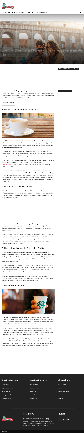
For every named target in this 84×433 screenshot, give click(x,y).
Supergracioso (34, 384)
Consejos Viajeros (18, 12)
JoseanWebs (61, 395)
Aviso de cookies (62, 384)
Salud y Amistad (6, 395)
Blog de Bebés (33, 398)
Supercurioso (5, 384)
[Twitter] (63, 419)
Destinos (6, 12)
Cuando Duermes (6, 398)
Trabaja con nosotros (63, 391)
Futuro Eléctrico (34, 395)
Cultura (30, 12)
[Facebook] (59, 419)
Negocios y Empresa (7, 388)
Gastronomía (41, 12)
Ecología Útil (33, 391)
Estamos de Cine (34, 388)
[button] (80, 12)
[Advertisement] (52, 6)
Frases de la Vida (6, 391)
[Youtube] (68, 419)
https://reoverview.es (8, 164)
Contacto (60, 388)
